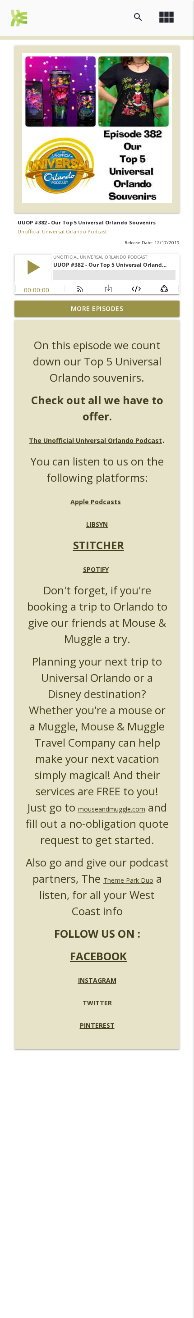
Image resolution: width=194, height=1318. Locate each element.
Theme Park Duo (128, 880)
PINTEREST (97, 1025)
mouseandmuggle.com (111, 809)
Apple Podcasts (95, 501)
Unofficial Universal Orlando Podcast (62, 231)
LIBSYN (97, 524)
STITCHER (98, 545)
